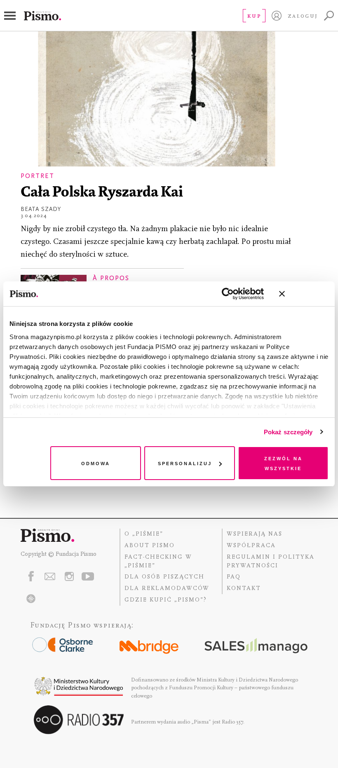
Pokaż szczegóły (288, 432)
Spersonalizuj (185, 462)
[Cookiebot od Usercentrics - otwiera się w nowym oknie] (228, 294)
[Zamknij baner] (304, 294)
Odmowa (95, 462)
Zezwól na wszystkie (283, 462)
